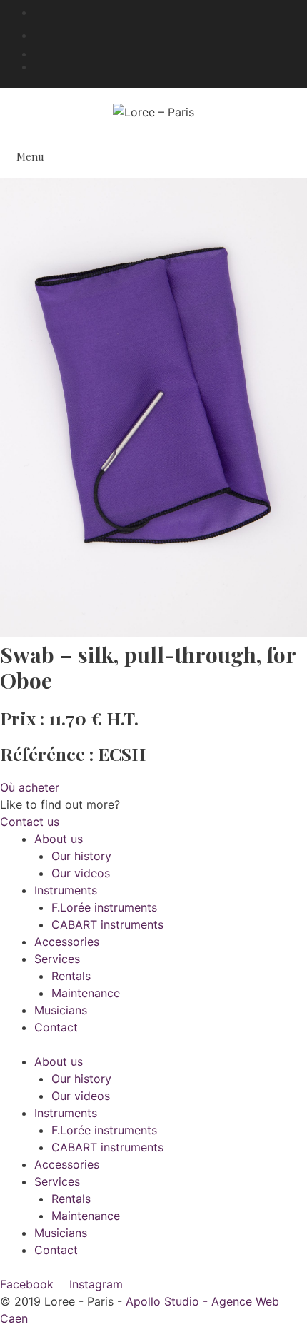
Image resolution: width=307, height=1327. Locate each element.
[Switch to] (170, 51)
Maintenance (85, 993)
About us (58, 839)
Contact (56, 1027)
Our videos (80, 873)
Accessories (66, 941)
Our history (81, 856)
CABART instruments (107, 924)
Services (57, 959)
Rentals (71, 976)
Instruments (65, 890)
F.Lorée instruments (104, 907)
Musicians (60, 1010)
